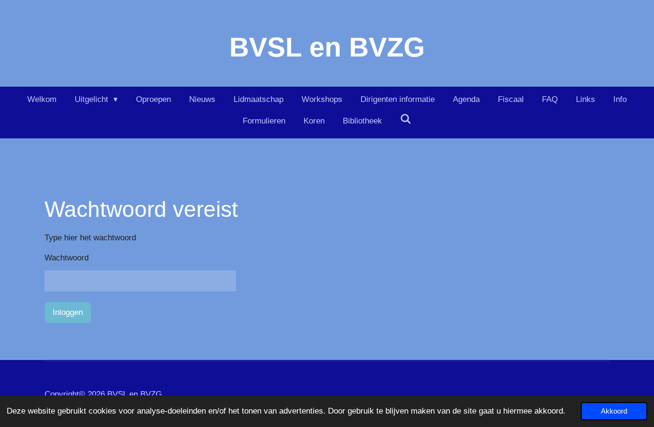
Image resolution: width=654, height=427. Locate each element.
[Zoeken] (406, 119)
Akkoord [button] (614, 411)
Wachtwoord (67, 257)
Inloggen (68, 312)
